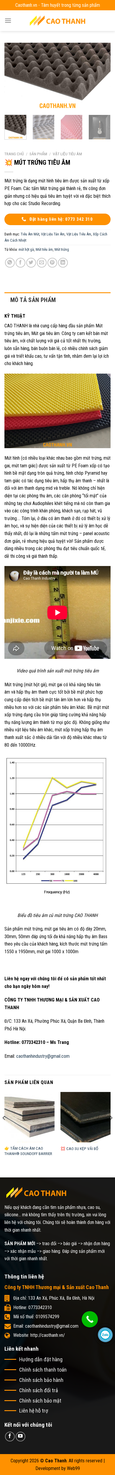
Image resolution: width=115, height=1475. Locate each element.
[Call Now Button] (90, 1319)
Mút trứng (62, 249)
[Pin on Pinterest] (52, 263)
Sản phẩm (38, 153)
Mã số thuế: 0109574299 (36, 1316)
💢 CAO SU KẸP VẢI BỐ (79, 1148)
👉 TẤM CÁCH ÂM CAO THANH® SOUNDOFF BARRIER (28, 1151)
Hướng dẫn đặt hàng (41, 1359)
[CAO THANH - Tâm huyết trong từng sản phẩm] (57, 20)
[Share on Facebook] (20, 263)
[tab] (57, 300)
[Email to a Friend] (42, 263)
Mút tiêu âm (44, 249)
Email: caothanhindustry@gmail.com (45, 1326)
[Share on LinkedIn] (63, 263)
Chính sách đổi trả (38, 1390)
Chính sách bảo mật (40, 1401)
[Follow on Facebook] (10, 1436)
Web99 (73, 1468)
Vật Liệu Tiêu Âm (67, 153)
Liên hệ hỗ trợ (33, 1411)
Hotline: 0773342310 (32, 1307)
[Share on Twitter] (31, 263)
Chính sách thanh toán (43, 1370)
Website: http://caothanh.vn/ (39, 1335)
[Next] (101, 76)
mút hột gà (26, 249)
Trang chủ (14, 153)
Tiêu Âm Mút (30, 234)
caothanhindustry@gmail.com (43, 1056)
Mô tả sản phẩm (33, 299)
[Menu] (8, 20)
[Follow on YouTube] (20, 1436)
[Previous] (14, 76)
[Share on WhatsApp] (10, 263)
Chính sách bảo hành (41, 1380)
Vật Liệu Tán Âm (53, 234)
